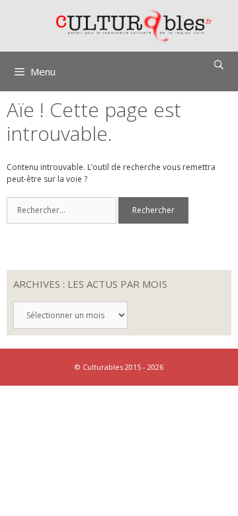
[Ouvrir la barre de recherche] (219, 65)
